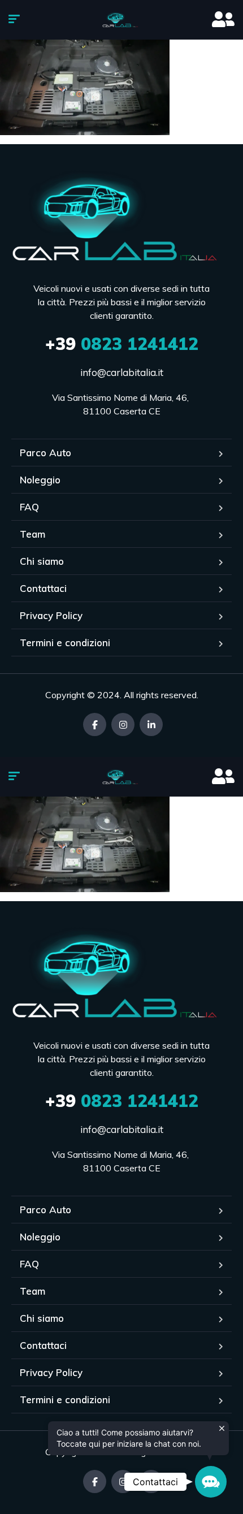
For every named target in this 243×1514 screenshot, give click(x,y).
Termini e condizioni (65, 642)
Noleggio (40, 480)
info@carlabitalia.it (121, 372)
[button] (211, 1482)
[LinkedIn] (151, 724)
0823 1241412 (121, 343)
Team (32, 534)
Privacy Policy (51, 615)
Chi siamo (42, 561)
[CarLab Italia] (121, 20)
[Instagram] (122, 724)
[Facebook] (94, 724)
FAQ (29, 507)
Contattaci (43, 588)
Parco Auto (45, 452)
